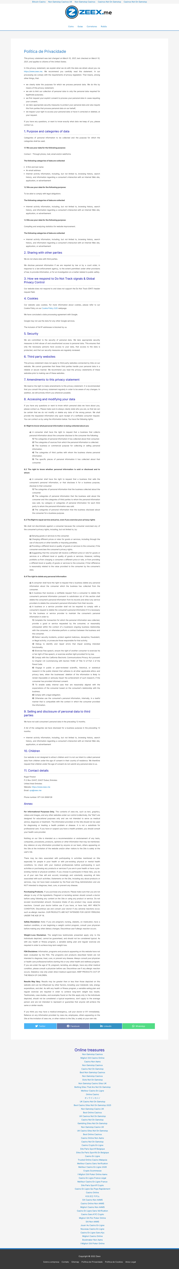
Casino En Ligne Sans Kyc (92, 1232)
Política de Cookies (114, 1262)
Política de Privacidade (92, 1262)
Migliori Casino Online (92, 1236)
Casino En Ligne (92, 1156)
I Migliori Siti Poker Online (92, 1243)
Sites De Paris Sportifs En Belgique (92, 1152)
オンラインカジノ (92, 1098)
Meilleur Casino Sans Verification (92, 1163)
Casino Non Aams (92, 1061)
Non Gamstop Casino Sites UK (92, 1083)
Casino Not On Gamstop (92, 1069)
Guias (80, 26)
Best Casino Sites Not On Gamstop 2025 (92, 1105)
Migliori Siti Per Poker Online (92, 1218)
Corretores (92, 26)
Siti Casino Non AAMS (92, 1200)
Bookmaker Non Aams (92, 1240)
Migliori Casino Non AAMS (92, 1207)
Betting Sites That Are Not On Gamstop (92, 1087)
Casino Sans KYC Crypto (92, 1214)
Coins (71, 26)
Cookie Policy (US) (50, 308)
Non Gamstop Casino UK (92, 1109)
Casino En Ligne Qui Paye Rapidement (92, 1189)
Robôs (104, 26)
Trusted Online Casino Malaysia (92, 1160)
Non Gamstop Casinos (92, 1054)
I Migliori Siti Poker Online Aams (92, 1174)
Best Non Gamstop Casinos (92, 1072)
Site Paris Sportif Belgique (92, 1149)
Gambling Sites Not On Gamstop (92, 1123)
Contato (65, 1262)
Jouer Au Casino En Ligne (92, 1225)
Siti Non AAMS (92, 1221)
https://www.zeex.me (33, 71)
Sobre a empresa (51, 1262)
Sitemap (75, 1262)
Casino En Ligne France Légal (92, 1178)
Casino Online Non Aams (92, 1138)
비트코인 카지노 (92, 1196)
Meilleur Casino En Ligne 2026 (92, 1167)
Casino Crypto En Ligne (92, 1145)
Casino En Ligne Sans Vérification (92, 1211)
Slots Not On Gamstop (92, 1079)
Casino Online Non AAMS (92, 1203)
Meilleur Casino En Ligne (92, 1090)
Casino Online (92, 1192)
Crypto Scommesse (92, 1170)
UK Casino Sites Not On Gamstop (92, 1130)
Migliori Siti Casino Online (92, 1058)
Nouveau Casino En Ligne (92, 1229)
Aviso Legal (130, 1262)
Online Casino (92, 1094)
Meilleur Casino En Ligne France (92, 1181)
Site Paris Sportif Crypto (92, 1185)
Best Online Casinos (92, 1112)
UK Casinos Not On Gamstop (92, 1116)
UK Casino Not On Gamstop (92, 1101)
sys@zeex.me (35, 790)
